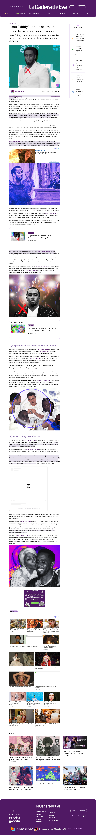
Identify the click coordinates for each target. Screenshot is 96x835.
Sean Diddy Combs (13, 611)
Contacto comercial (52, 816)
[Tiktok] (18, 7)
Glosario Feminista (34, 13)
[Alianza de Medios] (50, 829)
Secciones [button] (20, 13)
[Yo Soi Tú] (14, 821)
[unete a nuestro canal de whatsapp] (34, 598)
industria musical (34, 358)
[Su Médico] (14, 817)
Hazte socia (81, 6)
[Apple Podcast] (22, 7)
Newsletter (75, 13)
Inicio (6, 13)
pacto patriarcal (26, 521)
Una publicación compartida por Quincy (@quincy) (28, 508)
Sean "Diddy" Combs (15, 96)
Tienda (72, 6)
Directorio (52, 812)
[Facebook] (10, 7)
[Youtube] (16, 7)
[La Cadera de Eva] (14, 7)
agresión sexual (32, 270)
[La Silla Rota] (14, 814)
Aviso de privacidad (39, 820)
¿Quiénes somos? (41, 811)
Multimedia (61, 13)
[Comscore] (22, 829)
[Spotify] (20, 7)
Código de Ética (53, 820)
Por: (19, 91)
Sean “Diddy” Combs (44, 380)
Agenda (89, 13)
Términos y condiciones (39, 815)
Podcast (48, 13)
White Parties (44, 351)
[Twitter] (12, 7)
